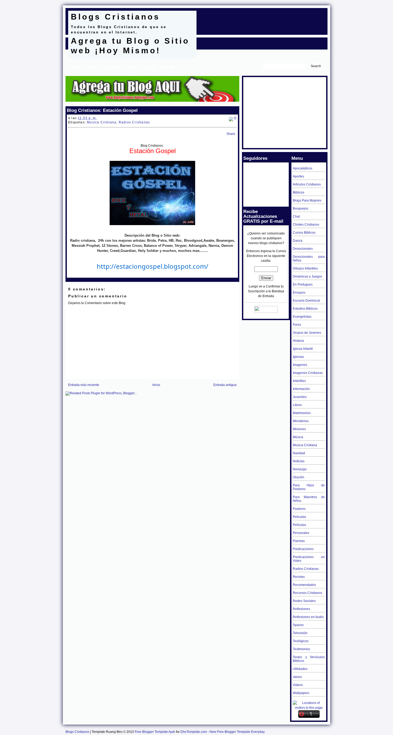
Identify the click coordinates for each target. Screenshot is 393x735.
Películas (299, 525)
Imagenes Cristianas (308, 373)
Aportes (298, 176)
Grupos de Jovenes (307, 333)
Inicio (156, 385)
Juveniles (300, 397)
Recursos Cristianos (307, 593)
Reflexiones (301, 609)
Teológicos (301, 641)
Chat (296, 216)
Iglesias (298, 357)
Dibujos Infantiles (305, 268)
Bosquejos (300, 208)
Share (230, 134)
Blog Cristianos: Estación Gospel (102, 110)
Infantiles (299, 381)
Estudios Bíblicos (305, 308)
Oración (298, 477)
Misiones (299, 429)
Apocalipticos (302, 168)
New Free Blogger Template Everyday (237, 732)
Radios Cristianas (134, 122)
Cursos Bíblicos (304, 232)
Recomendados (304, 585)
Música (298, 437)
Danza (297, 241)
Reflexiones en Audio (308, 617)
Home (75, 67)
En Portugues (303, 284)
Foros (297, 325)
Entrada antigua (225, 385)
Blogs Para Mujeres (307, 200)
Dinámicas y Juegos (307, 276)
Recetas (299, 577)
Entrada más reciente (83, 385)
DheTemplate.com (193, 732)
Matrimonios (302, 413)
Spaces (298, 625)
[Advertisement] (261, 19)
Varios (297, 677)
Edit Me (92, 67)
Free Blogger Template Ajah (155, 732)
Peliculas (299, 517)
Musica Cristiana (101, 122)
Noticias (299, 461)
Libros (297, 405)
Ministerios (301, 421)
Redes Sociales (304, 601)
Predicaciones (303, 549)
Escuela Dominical (306, 300)
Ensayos (299, 292)
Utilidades (300, 669)
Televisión (300, 633)
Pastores (299, 509)
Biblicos (298, 192)
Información (301, 389)
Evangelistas (302, 317)
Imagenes (300, 365)
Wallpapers (301, 693)
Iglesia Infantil (303, 349)
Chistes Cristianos (306, 224)
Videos (298, 685)
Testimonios (301, 649)
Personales (301, 533)
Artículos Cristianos (307, 184)
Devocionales (303, 249)
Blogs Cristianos (115, 16)
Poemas (299, 541)
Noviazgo (300, 469)
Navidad (299, 453)
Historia (298, 341)
